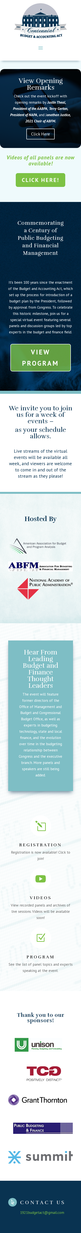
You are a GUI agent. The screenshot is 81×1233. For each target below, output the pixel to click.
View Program (40, 358)
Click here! (40, 179)
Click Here (40, 134)
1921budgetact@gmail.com (42, 1212)
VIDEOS (40, 898)
